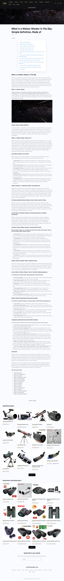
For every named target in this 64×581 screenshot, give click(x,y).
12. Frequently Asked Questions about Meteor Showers (30, 67)
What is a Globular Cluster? (20, 377)
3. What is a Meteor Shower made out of (27, 46)
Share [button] (14, 38)
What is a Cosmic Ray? (19, 392)
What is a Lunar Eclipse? (19, 380)
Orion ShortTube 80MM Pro (8, 421)
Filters (35, 570)
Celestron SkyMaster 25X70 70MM (24, 541)
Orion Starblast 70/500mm (37, 424)
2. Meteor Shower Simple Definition (26, 44)
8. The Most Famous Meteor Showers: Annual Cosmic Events (31, 58)
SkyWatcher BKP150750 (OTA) (23, 465)
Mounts (27, 570)
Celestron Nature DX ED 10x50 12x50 (39, 541)
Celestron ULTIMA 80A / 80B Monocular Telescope (37, 466)
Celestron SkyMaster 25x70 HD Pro (53, 541)
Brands (50, 570)
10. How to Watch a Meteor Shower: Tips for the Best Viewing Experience (31, 63)
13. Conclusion (22, 69)
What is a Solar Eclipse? (19, 378)
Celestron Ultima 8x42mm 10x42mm (54, 520)
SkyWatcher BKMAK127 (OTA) (23, 424)
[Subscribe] (41, 559)
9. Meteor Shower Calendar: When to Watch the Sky (29, 60)
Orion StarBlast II (6, 468)
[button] (11, 2)
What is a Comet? (18, 389)
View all (32, 474)
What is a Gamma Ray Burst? (20, 393)
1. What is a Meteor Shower (24, 42)
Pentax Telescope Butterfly (23, 520)
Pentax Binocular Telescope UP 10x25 (10, 541)
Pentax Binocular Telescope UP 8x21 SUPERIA (39, 500)
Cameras (19, 570)
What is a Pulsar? (18, 386)
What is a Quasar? (18, 375)
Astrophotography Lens (30, 578)
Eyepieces (40, 570)
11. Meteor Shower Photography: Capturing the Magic (30, 65)
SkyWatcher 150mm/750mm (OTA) (53, 445)
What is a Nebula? (18, 383)
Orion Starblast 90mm (22, 444)
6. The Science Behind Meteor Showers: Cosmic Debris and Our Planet (32, 52)
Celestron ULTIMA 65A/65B (8, 440)
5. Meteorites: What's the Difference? (26, 49)
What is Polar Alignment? (19, 374)
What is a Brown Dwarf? (19, 387)
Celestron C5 (49, 424)
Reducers (31, 570)
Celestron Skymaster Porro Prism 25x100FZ (53, 500)
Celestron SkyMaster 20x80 (8, 499)
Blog (30, 571)
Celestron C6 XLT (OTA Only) (37, 444)
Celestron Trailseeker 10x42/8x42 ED (39, 520)
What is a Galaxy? (18, 384)
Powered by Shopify (37, 578)
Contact (33, 571)
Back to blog (33, 400)
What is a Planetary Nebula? (20, 390)
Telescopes (13, 570)
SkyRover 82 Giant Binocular (23, 499)
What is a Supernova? (19, 381)
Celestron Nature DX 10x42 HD (8, 520)
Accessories (45, 570)
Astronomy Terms (18, 372)
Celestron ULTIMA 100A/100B (52, 460)
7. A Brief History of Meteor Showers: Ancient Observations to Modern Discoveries (31, 56)
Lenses (23, 570)
